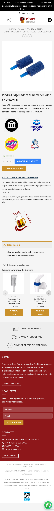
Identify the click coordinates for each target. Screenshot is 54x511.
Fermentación (11, 31)
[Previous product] (30, 36)
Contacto (27, 467)
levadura (38, 111)
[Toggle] (4, 245)
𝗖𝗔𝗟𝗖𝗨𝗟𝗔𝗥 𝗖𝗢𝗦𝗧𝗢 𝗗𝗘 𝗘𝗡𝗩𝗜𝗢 (20, 177)
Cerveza (14, 197)
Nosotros (17, 465)
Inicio (12, 29)
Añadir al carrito (28, 161)
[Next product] (24, 36)
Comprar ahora (14, 168)
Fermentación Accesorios (36, 31)
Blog (9, 465)
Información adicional (18, 265)
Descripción (13, 244)
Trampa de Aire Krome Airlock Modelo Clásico (14, 301)
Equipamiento (35, 29)
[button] (3, 20)
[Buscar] (9, 20)
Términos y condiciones (35, 465)
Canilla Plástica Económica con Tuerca (40, 301)
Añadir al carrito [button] (14, 312)
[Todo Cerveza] (21, 221)
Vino (21, 29)
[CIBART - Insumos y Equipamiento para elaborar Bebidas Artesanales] (28, 20)
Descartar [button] (31, 9)
